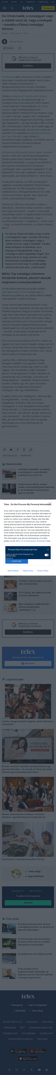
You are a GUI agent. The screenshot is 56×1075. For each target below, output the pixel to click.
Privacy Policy (42, 571)
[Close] (50, 504)
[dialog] (28, 538)
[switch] (47, 555)
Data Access (28, 571)
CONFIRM (16, 561)
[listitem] (27, 549)
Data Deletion (13, 571)
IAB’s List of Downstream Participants (31, 541)
